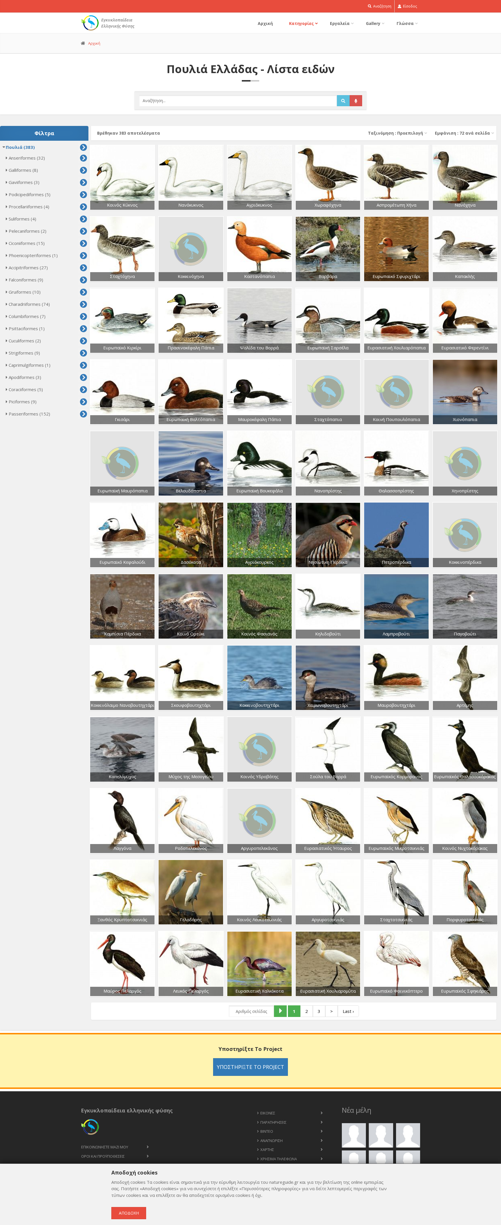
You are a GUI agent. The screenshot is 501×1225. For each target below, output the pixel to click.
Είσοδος (409, 6)
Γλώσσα (405, 23)
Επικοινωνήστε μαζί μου (104, 1147)
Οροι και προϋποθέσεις (103, 1156)
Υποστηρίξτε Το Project (250, 1066)
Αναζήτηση (381, 6)
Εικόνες (267, 1113)
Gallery (373, 23)
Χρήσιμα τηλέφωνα (278, 1158)
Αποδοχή (129, 1213)
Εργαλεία (340, 23)
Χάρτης (267, 1149)
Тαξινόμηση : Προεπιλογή (395, 133)
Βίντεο (266, 1131)
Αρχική (265, 23)
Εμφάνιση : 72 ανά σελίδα (462, 133)
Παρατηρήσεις (273, 1122)
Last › (348, 1011)
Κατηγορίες (301, 23)
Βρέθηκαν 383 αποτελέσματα (128, 133)
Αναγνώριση (271, 1140)
